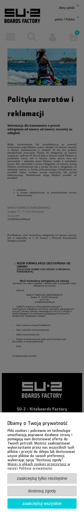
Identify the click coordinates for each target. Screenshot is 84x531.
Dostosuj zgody (42, 490)
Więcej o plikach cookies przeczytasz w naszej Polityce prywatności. (38, 465)
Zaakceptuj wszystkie (42, 503)
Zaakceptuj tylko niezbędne (42, 478)
